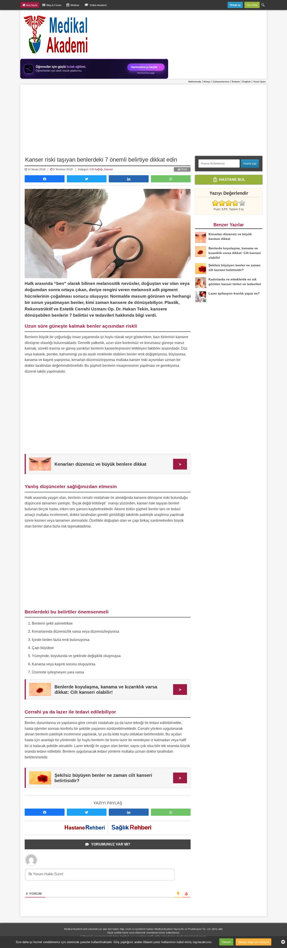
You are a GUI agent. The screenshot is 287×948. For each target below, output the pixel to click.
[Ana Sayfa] (56, 34)
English (246, 81)
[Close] (281, 942)
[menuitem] (263, 5)
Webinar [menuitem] (74, 5)
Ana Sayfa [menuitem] (31, 5)
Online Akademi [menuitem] (98, 5)
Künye (207, 81)
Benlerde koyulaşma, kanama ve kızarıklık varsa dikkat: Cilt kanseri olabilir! (235, 252)
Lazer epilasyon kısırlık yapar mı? (234, 293)
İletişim (236, 81)
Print (184, 169)
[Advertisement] (143, 118)
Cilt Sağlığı (96, 169)
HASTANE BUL (231, 179)
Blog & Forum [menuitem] (53, 5)
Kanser (108, 169)
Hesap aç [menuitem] (235, 5)
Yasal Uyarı (259, 81)
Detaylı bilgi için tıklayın (253, 942)
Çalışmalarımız (221, 81)
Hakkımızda (194, 81)
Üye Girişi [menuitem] (252, 5)
